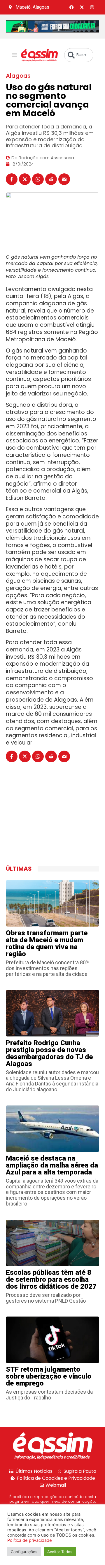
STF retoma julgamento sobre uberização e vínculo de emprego (48, 1376)
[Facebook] (71, 7)
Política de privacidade (29, 1540)
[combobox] (78, 55)
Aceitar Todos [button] (59, 1551)
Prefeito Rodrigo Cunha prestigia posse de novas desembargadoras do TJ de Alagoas (49, 1053)
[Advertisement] (49, 820)
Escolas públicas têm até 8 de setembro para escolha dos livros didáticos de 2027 (51, 1279)
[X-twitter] (81, 7)
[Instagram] (92, 7)
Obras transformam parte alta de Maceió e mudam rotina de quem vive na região (47, 943)
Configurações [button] (24, 1551)
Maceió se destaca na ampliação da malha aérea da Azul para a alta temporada (52, 1165)
